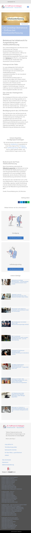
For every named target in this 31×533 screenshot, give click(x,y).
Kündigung (22, 146)
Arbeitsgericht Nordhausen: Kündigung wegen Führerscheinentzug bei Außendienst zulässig (20, 352)
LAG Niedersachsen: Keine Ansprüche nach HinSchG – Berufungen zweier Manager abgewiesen (18, 395)
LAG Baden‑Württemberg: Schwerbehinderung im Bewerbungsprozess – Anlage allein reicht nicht (20, 366)
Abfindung (24, 147)
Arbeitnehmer (14, 144)
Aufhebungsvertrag (12, 147)
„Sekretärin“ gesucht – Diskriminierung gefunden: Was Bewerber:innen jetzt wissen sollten (20, 296)
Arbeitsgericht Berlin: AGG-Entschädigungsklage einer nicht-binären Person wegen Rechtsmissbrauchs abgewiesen (19, 380)
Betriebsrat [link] (8, 58)
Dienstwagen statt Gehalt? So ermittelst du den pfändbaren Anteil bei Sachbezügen (20, 310)
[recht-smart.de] (9, 472)
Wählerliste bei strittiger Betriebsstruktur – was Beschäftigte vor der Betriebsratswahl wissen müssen (20, 282)
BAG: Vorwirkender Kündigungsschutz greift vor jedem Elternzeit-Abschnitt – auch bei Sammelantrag (20, 338)
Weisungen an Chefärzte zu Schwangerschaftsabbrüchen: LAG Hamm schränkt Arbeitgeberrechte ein (20, 409)
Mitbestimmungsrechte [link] (9, 168)
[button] (28, 7)
